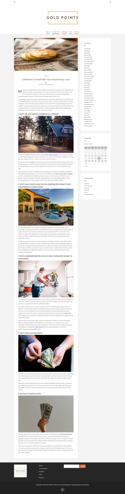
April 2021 (86, 115)
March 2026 (87, 55)
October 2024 (88, 59)
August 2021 (87, 106)
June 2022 (87, 85)
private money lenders (51, 155)
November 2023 (89, 61)
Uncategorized (88, 194)
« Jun (85, 166)
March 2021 (87, 117)
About (48, 32)
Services (76, 32)
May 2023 (87, 66)
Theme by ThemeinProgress (61, 485)
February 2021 (88, 119)
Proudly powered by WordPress (80, 485)
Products (64, 32)
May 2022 (87, 87)
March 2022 (87, 91)
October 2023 (88, 64)
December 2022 (89, 76)
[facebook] (62, 489)
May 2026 (87, 51)
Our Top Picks (56, 32)
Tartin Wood (38, 327)
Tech (70, 32)
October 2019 (88, 126)
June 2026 (87, 48)
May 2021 (86, 113)
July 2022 (87, 83)
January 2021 (88, 121)
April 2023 (87, 68)
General (86, 184)
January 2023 (88, 74)
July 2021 (86, 109)
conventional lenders (65, 434)
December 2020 (89, 124)
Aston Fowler (50, 84)
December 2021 (88, 98)
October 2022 (88, 79)
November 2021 (88, 100)
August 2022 (87, 81)
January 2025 (88, 57)
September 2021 (89, 104)
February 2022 (88, 94)
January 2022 (88, 96)
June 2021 (87, 111)
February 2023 (88, 72)
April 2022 (87, 89)
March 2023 (87, 70)
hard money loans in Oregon (63, 174)
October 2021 (88, 102)
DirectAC (67, 313)
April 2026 (87, 53)
